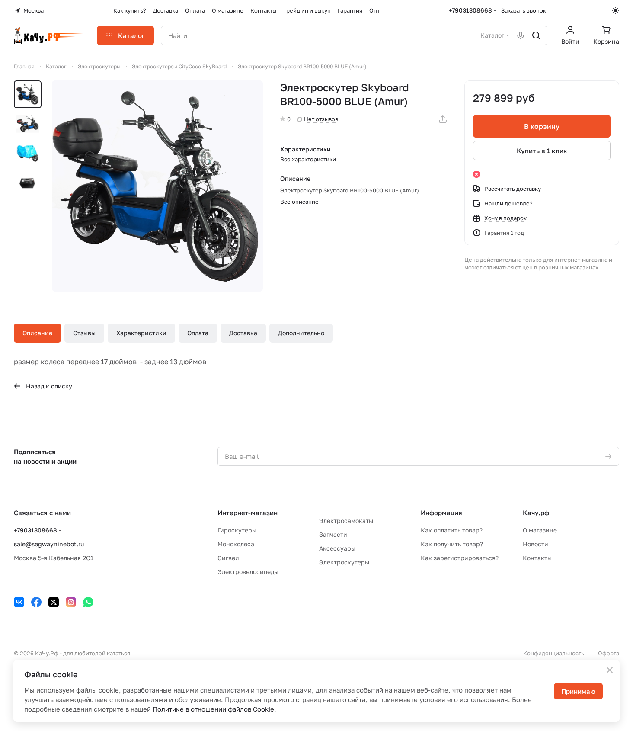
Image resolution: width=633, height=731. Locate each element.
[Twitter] (53, 602)
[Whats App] (88, 602)
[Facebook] (36, 602)
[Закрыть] (610, 670)
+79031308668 (470, 10)
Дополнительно (301, 333)
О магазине (540, 530)
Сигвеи (228, 557)
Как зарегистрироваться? (460, 557)
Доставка (243, 333)
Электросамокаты (346, 520)
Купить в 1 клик (542, 150)
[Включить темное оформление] (615, 10)
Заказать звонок (523, 10)
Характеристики (141, 333)
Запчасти (333, 534)
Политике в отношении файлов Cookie (213, 709)
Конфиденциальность (553, 653)
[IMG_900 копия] (157, 186)
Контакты (537, 557)
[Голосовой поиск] (520, 35)
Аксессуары (337, 548)
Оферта (608, 653)
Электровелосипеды (247, 571)
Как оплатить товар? (452, 530)
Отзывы (84, 333)
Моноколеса (235, 544)
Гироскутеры (236, 530)
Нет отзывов (321, 118)
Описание (37, 333)
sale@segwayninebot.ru (49, 544)
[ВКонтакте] (19, 602)
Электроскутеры (344, 562)
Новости (535, 544)
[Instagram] (71, 602)
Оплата (197, 333)
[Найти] (536, 35)
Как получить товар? (452, 544)
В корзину (541, 126)
